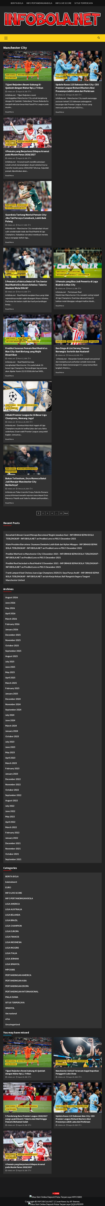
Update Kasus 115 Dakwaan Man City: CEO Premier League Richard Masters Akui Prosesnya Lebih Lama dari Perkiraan (77, 88)
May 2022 (10, 816)
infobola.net (11, 92)
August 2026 (11, 597)
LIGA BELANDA (12, 915)
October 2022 (12, 790)
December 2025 (13, 635)
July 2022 (9, 806)
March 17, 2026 (22, 225)
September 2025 (13, 651)
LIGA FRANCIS (12, 936)
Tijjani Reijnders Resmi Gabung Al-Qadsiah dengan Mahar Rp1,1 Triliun (24, 86)
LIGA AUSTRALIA (13, 909)
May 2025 (10, 672)
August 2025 (11, 656)
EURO (8, 887)
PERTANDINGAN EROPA (17, 986)
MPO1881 (10, 969)
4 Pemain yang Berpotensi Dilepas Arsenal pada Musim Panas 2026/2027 (27, 153)
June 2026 (10, 602)
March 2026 (11, 619)
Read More (9, 112)
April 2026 (10, 613)
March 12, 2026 (72, 288)
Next (66, 513)
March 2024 (11, 725)
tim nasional (11, 1013)
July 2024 (9, 715)
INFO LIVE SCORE (63, 3)
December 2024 (13, 699)
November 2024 (13, 704)
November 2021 (13, 848)
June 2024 (10, 720)
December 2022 (13, 779)
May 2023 (10, 752)
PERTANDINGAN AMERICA (18, 975)
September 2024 (13, 709)
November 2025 (13, 640)
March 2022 (11, 827)
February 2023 (12, 768)
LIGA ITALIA (11, 953)
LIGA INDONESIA (13, 942)
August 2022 (11, 800)
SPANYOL (9, 1008)
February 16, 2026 (23, 489)
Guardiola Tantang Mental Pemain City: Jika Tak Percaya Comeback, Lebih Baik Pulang (26, 218)
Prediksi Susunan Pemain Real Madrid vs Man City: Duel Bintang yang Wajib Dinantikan (26, 351)
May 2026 (10, 608)
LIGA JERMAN (12, 958)
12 (61, 513)
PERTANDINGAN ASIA (16, 980)
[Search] (98, 37)
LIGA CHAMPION (83, 275)
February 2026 (12, 624)
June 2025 (10, 667)
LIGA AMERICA (12, 904)
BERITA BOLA (17, 3)
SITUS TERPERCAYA (84, 3)
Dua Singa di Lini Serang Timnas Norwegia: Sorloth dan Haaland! (72, 350)
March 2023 (11, 763)
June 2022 (10, 811)
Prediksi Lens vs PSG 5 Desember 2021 (57, 538)
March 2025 (11, 683)
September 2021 (13, 859)
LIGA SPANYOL (12, 964)
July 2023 (9, 741)
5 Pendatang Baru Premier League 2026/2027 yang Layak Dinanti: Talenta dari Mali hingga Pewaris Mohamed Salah (26, 1119)
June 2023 (10, 747)
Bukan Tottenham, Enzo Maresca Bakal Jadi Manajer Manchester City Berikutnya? (25, 482)
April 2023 (10, 757)
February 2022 (12, 832)
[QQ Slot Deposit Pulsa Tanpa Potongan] (55, 1204)
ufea (7, 1019)
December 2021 (13, 843)
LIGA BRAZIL (11, 920)
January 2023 (11, 774)
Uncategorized (12, 1024)
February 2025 (12, 688)
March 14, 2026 (22, 292)
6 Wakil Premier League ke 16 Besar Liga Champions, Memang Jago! (26, 416)
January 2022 (11, 838)
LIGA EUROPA (12, 931)
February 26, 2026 (73, 355)
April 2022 (10, 822)
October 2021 (12, 854)
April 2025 (10, 677)
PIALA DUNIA (93, 341)
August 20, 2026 (22, 92)
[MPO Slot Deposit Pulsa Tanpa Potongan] (56, 1196)
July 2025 (9, 661)
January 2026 (11, 629)
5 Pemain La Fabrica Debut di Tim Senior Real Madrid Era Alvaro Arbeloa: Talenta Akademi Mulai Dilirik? (26, 285)
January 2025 (11, 693)
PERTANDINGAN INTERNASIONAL (21, 991)
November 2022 (13, 784)
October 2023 (12, 736)
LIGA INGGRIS (11, 78)
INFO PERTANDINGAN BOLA (39, 3)
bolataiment (22, 205)
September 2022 (13, 795)
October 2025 (12, 645)
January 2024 (11, 731)
